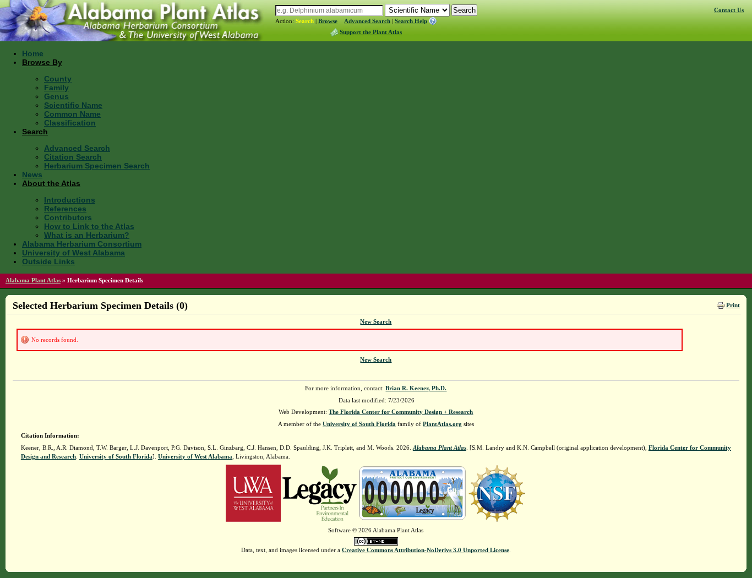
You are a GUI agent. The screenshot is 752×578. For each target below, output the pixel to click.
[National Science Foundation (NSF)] (497, 492)
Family (56, 87)
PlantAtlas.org (442, 424)
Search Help (411, 21)
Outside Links (48, 261)
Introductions (69, 199)
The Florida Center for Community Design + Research (401, 411)
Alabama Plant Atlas (33, 280)
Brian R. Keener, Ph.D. (415, 388)
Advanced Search (367, 21)
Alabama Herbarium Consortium (81, 243)
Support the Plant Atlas (371, 32)
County (58, 78)
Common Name (72, 114)
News (32, 174)
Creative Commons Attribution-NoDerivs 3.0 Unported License (425, 550)
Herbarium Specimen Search (97, 165)
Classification (70, 122)
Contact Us (729, 10)
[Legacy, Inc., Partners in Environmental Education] (319, 492)
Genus (56, 96)
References (65, 208)
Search (305, 21)
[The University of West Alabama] (253, 492)
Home (32, 53)
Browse (327, 21)
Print (733, 305)
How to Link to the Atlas (89, 226)
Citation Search (73, 156)
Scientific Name (73, 105)
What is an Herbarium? (86, 235)
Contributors (68, 217)
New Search (375, 321)
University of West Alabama (73, 252)
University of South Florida (359, 424)
